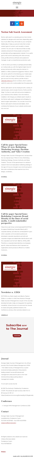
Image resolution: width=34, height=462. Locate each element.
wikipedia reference (6, 81)
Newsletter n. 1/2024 (10, 292)
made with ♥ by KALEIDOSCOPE (23, 456)
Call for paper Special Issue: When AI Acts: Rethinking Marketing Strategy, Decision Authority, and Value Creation (15, 148)
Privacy (3, 451)
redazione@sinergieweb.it (8, 423)
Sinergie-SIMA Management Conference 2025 (16, 405)
